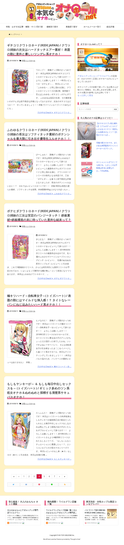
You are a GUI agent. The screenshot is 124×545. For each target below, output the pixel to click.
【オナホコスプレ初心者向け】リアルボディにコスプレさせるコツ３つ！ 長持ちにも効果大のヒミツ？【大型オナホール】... (106, 129)
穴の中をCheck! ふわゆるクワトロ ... (54, 193)
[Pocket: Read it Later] (39, 484)
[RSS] (65, 484)
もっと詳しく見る (85, 95)
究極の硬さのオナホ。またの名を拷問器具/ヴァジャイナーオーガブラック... (107, 145)
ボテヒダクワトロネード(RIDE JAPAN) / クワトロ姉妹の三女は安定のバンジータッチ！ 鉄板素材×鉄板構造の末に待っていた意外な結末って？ (39, 215)
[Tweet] (13, 484)
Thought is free (75, 539)
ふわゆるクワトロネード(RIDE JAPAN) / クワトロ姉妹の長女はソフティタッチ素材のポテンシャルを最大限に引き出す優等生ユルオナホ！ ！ (39, 134)
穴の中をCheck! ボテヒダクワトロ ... (54, 278)
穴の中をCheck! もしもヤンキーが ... (54, 459)
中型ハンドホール (28, 60)
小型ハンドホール (28, 403)
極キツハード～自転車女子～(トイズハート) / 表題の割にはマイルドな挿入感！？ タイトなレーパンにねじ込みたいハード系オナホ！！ (39, 300)
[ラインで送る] (52, 484)
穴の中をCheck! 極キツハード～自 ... (54, 366)
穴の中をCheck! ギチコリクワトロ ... (54, 112)
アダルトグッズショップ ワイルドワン (94, 76)
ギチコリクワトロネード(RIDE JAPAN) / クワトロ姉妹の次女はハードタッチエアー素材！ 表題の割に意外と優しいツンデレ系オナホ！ (39, 49)
